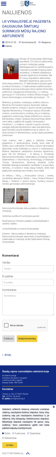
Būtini (7, 433)
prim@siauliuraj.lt (18, 399)
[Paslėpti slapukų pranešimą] (53, 407)
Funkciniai (20, 433)
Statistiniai (35, 433)
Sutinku (9, 445)
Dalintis (8, 46)
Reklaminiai (10, 438)
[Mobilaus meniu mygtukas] (3, 3)
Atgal (7, 355)
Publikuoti (8, 338)
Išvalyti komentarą (27, 338)
